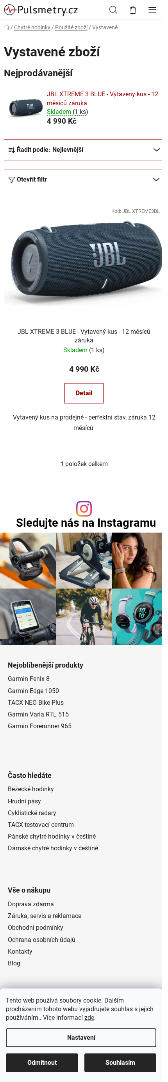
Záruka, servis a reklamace (44, 916)
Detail (84, 393)
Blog (14, 963)
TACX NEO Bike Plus (36, 702)
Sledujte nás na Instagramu (86, 523)
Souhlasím (120, 1062)
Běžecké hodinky (31, 789)
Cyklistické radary (32, 813)
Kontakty (20, 951)
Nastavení (81, 1037)
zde (89, 1017)
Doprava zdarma (31, 904)
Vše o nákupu (29, 890)
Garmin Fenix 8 (29, 678)
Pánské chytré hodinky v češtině (52, 836)
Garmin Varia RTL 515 (38, 714)
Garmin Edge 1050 (33, 691)
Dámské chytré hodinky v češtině (53, 848)
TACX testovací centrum (41, 824)
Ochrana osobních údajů (41, 939)
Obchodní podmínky (35, 927)
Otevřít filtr (32, 179)
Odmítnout (42, 1062)
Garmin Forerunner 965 (39, 726)
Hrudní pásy (24, 801)
